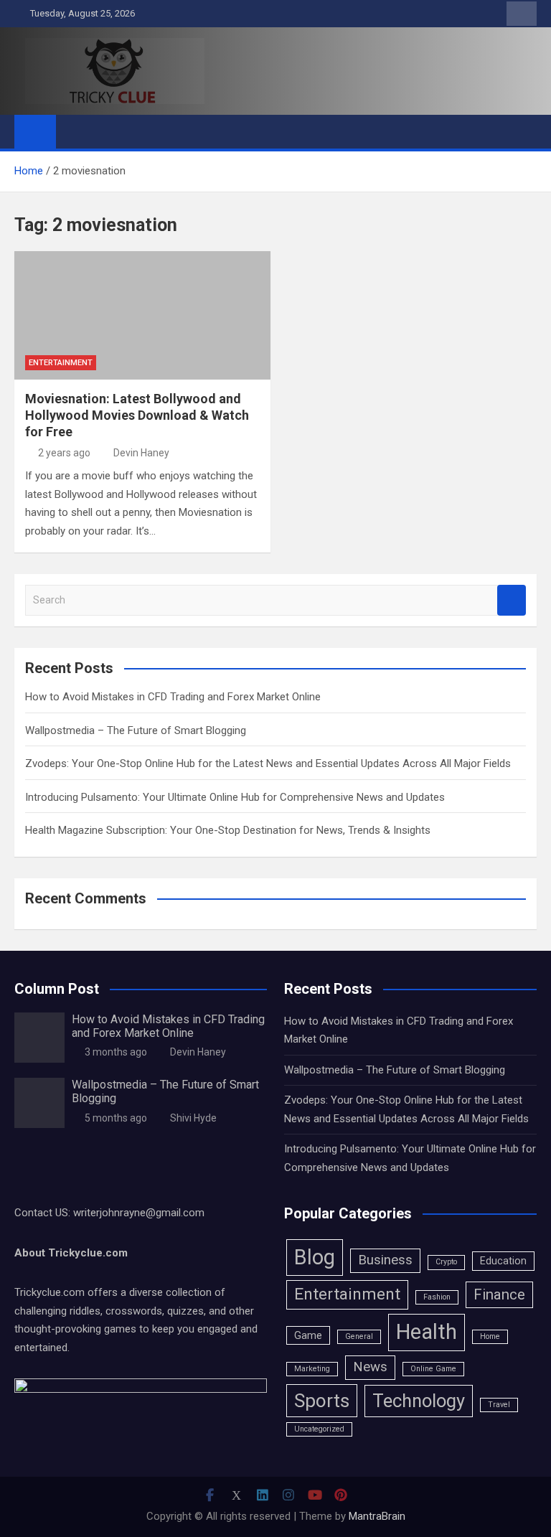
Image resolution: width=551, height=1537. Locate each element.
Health (426, 1332)
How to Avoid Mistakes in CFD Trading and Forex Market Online (173, 696)
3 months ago (116, 1052)
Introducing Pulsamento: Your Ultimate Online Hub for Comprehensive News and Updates (235, 797)
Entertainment (61, 362)
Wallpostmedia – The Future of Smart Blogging (135, 730)
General (359, 1336)
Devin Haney (141, 453)
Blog (314, 1257)
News (370, 1367)
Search (511, 600)
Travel (499, 1404)
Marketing (312, 1368)
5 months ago (116, 1118)
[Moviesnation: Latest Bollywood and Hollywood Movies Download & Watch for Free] (142, 315)
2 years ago (64, 453)
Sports (321, 1400)
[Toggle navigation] (74, 131)
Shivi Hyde (193, 1118)
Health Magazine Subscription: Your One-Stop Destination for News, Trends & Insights (227, 830)
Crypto (446, 1261)
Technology (418, 1400)
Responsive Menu (522, 13)
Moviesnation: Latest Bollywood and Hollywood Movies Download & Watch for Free (137, 415)
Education (503, 1260)
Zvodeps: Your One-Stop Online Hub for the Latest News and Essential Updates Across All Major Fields (268, 763)
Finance (499, 1294)
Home (490, 1336)
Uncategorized (319, 1429)
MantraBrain (377, 1516)
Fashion (437, 1297)
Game (308, 1335)
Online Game (433, 1368)
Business (385, 1260)
